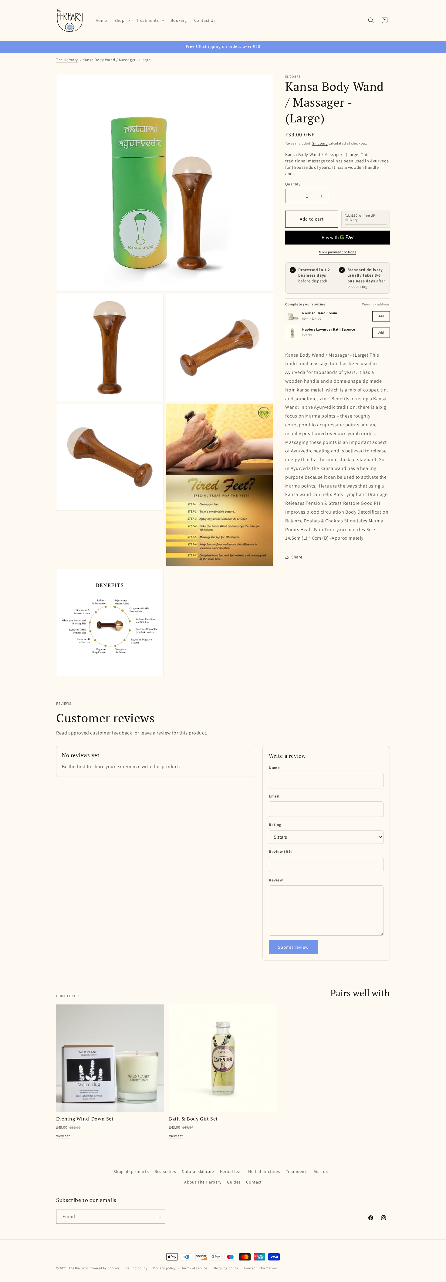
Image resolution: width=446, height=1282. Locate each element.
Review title (280, 851)
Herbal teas (231, 1171)
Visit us (321, 1171)
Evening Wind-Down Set (85, 1119)
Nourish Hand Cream (319, 313)
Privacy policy (164, 1268)
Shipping (320, 143)
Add (381, 316)
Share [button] (296, 557)
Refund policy (136, 1268)
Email (274, 796)
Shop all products (131, 1171)
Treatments (297, 1171)
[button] (122, 20)
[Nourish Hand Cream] (292, 316)
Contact (254, 1182)
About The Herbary (202, 1182)
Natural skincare (198, 1171)
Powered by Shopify (104, 1268)
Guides (234, 1182)
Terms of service (194, 1268)
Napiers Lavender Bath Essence (328, 329)
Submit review (293, 947)
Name (274, 767)
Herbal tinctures (264, 1171)
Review (276, 880)
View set (63, 1136)
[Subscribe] (158, 1217)
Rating (275, 824)
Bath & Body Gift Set (193, 1119)
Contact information (260, 1268)
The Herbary (67, 59)
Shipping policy (225, 1268)
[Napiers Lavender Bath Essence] (292, 332)
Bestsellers (165, 1171)
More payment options (337, 252)
